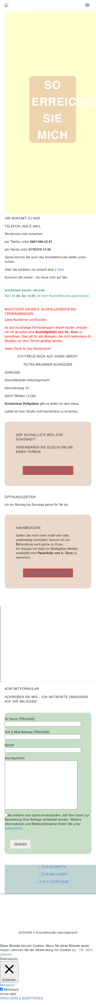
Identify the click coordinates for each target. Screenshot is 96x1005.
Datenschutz (13, 828)
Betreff (9, 745)
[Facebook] (89, 991)
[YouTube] (48, 905)
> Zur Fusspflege (52, 881)
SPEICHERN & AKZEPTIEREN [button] (21, 998)
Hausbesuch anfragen (48, 573)
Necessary (11, 989)
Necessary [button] (7, 985)
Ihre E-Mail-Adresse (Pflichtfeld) (27, 732)
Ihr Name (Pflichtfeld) (20, 719)
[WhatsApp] (54, 905)
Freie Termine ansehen (48, 470)
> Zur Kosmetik (53, 867)
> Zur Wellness (52, 874)
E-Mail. (60, 269)
